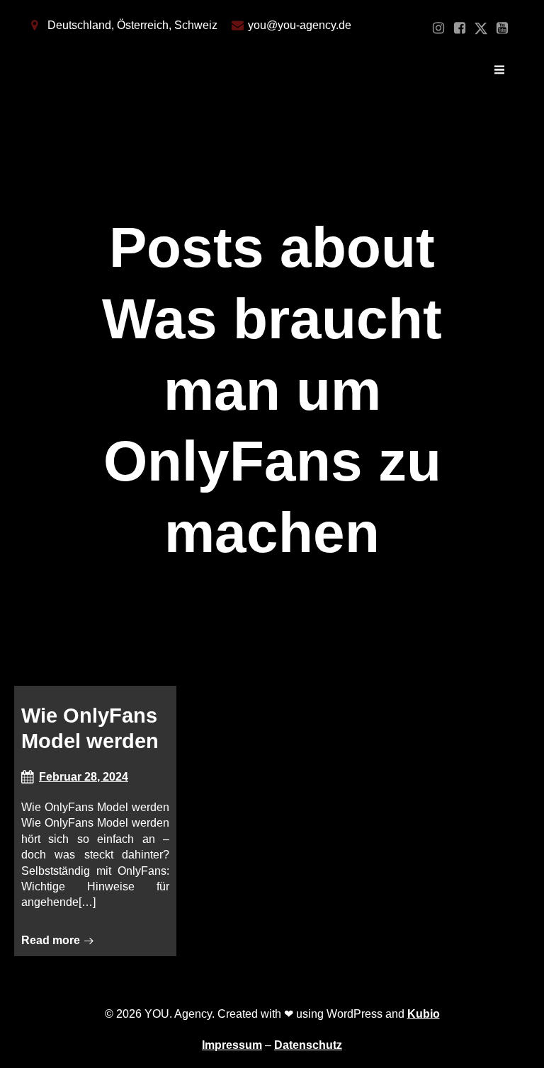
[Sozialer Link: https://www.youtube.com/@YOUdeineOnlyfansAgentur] (502, 28)
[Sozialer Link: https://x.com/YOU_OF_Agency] (481, 28)
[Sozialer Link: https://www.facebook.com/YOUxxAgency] (459, 28)
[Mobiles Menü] (499, 70)
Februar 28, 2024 (83, 777)
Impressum (232, 1045)
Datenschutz (308, 1045)
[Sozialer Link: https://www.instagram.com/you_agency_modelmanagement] (438, 28)
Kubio (423, 1014)
